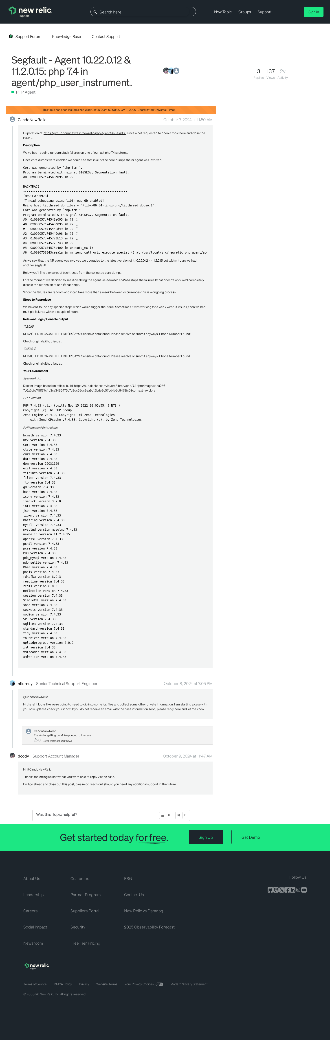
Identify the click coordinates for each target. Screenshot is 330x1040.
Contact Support (106, 36)
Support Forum (28, 36)
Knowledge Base (66, 36)
